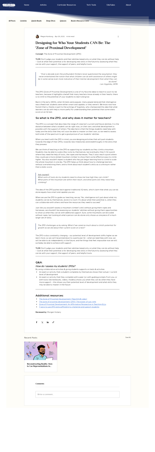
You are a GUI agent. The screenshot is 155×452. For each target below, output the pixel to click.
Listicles (23, 21)
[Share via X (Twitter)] (42, 322)
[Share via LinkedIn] (48, 322)
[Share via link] (53, 322)
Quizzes (63, 21)
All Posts (12, 21)
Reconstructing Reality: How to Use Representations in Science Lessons (40, 365)
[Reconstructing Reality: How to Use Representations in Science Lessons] (40, 351)
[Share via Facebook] (37, 322)
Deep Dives (50, 21)
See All (128, 337)
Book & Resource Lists (80, 21)
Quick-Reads (36, 21)
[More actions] (118, 36)
